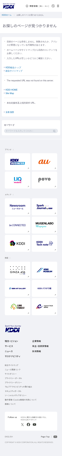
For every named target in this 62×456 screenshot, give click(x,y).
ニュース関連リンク (12, 369)
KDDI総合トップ (13, 67)
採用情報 (36, 351)
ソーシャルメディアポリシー (16, 395)
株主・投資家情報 (40, 346)
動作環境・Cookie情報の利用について (21, 400)
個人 (41, 6)
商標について (10, 404)
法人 (46, 6)
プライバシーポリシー (13, 382)
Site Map (10, 93)
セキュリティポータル (13, 391)
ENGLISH (9, 436)
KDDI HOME (11, 89)
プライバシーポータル (13, 378)
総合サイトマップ (14, 70)
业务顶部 (10, 111)
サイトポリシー (11, 374)
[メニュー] (59, 6)
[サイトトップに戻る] (9, 6)
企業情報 (36, 341)
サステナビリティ (12, 356)
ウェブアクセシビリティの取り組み (18, 386)
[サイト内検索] (53, 6)
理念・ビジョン (11, 341)
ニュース (9, 351)
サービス (9, 346)
